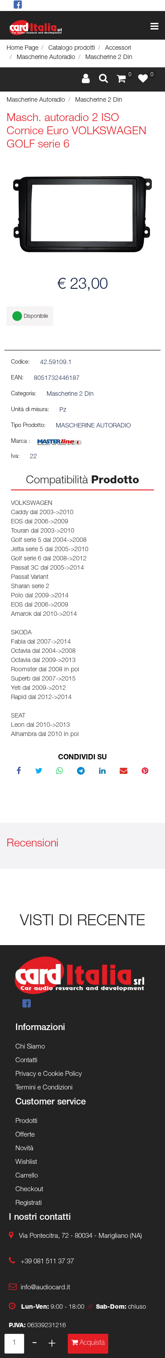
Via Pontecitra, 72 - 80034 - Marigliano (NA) (80, 1236)
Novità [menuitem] (24, 1148)
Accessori (118, 48)
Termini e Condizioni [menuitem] (44, 1088)
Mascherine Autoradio (46, 58)
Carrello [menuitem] (26, 1176)
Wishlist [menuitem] (26, 1162)
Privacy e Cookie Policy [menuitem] (48, 1074)
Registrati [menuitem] (28, 1203)
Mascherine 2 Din (108, 58)
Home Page (22, 48)
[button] (82, 214)
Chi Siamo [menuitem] (30, 1047)
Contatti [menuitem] (26, 1060)
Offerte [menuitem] (25, 1135)
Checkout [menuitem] (29, 1189)
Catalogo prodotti (71, 48)
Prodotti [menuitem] (26, 1121)
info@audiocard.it (45, 1287)
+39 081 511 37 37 (47, 1262)
